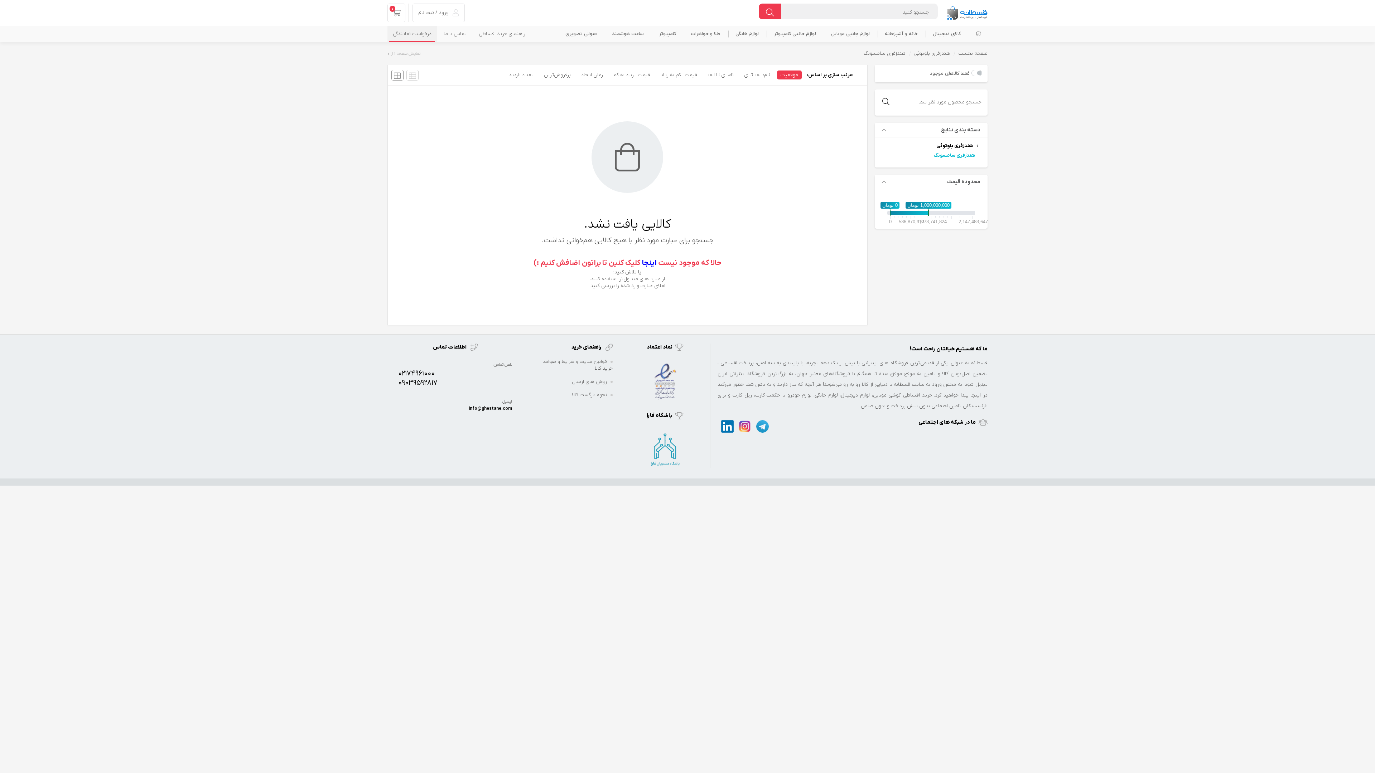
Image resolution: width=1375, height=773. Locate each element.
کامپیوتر (667, 33)
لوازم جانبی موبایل (850, 33)
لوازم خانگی (747, 33)
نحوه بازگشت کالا (589, 395)
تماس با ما (455, 33)
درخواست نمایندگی (412, 33)
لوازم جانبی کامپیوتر (795, 33)
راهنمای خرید (587, 347)
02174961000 (416, 373)
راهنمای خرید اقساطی (502, 33)
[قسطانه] (967, 11)
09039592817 (418, 383)
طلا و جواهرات (705, 33)
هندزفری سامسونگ (954, 155)
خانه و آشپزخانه (901, 33)
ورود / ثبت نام (434, 12)
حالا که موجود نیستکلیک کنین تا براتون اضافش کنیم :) (628, 263)
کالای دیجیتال (947, 33)
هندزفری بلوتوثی (932, 53)
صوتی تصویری (581, 33)
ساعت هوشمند (628, 33)
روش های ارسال (589, 381)
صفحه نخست (973, 53)
